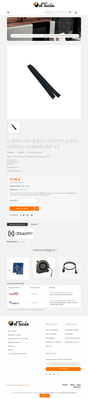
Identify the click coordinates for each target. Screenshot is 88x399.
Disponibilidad (15, 186)
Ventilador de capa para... (44, 264)
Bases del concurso (72, 342)
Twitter (50, 374)
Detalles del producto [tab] (17, 224)
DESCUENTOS (50, 338)
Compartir (20, 215)
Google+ (27, 215)
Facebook (46, 374)
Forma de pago (51, 334)
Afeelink (26, 385)
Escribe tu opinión (36, 152)
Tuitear (24, 215)
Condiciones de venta (72, 338)
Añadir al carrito (22, 208)
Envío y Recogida (52, 330)
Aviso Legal (69, 334)
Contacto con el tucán (53, 342)
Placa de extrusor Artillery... (18, 264)
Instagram (58, 374)
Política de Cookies (71, 330)
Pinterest (32, 215)
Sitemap (49, 346)
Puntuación (11, 152)
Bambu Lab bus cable (69, 264)
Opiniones (34, 224)
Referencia (14, 190)
